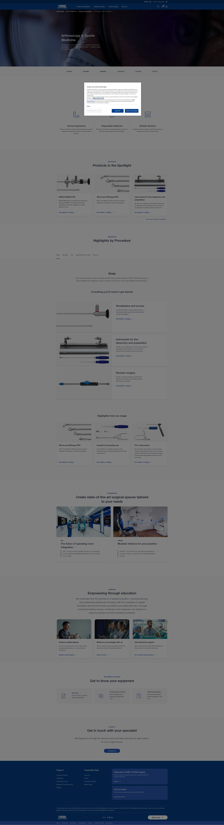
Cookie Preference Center (94, 110)
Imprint (88, 106)
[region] (112, 99)
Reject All (117, 110)
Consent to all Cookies (131, 110)
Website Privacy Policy (98, 98)
